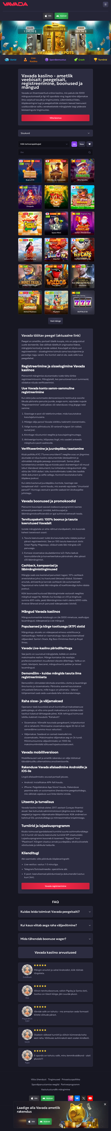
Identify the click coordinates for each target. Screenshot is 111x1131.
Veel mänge (55, 321)
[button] (3, 38)
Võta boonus (55, 118)
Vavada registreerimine (55, 886)
